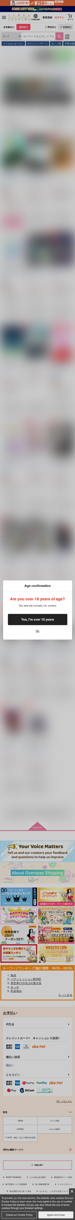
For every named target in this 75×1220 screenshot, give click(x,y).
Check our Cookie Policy (19, 1214)
